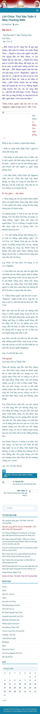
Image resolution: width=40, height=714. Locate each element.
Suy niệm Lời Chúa (9, 601)
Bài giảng (5, 642)
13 (20, 684)
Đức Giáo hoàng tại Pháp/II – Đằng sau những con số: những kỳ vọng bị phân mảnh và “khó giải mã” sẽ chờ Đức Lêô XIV (19, 541)
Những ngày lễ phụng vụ (11, 623)
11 (10, 684)
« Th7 (4, 700)
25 (10, 691)
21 (25, 688)
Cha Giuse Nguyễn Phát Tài (12, 653)
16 (35, 684)
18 (10, 688)
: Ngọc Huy (24, 709)
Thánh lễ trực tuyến (9, 638)
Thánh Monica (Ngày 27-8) (11, 572)
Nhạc (4, 646)
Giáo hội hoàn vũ (8, 609)
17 (5, 688)
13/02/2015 (7, 24)
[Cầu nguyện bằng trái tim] (20, 7)
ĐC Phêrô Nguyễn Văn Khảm (12, 612)
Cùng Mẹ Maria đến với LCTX (12, 616)
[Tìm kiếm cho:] (20, 508)
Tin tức (4, 587)
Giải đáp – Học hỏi (8, 635)
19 (15, 688)
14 (25, 684)
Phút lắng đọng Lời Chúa (11, 605)
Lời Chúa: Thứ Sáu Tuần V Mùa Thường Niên (18, 475)
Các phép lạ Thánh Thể (10, 627)
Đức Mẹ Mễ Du (7, 657)
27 (20, 691)
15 (30, 684)
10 (5, 684)
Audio (4, 590)
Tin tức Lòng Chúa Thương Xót (13, 631)
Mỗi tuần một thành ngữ (10, 620)
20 (20, 688)
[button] (36, 10)
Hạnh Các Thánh (8, 649)
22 (30, 688)
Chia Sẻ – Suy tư (8, 594)
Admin (17, 24)
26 (15, 691)
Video (4, 598)
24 (5, 691)
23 (35, 688)
